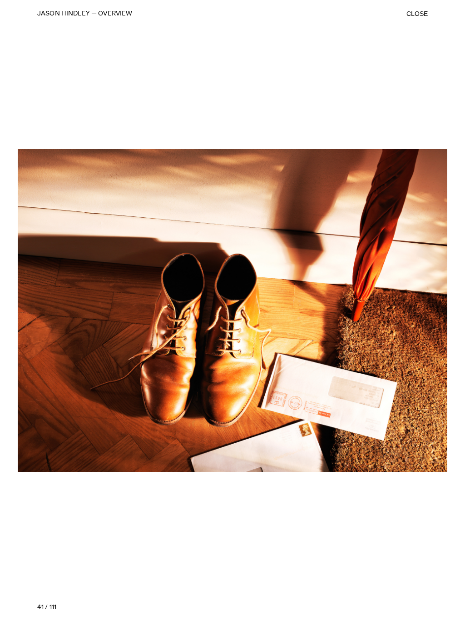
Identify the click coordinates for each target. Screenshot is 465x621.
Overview (115, 14)
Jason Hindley (63, 14)
